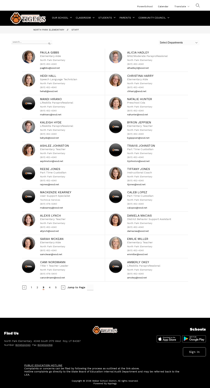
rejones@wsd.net (49, 184)
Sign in (194, 352)
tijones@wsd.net (136, 184)
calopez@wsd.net (137, 207)
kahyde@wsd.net (49, 137)
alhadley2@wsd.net (138, 68)
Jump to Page (76, 287)
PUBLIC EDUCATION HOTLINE (43, 365)
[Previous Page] (24, 287)
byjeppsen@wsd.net (138, 137)
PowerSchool (145, 6)
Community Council (152, 17)
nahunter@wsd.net (137, 114)
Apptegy (112, 383)
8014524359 (45, 344)
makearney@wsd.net (51, 207)
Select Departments (171, 42)
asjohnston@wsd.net (51, 161)
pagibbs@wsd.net (50, 68)
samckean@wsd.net (51, 254)
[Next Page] (63, 287)
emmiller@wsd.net (137, 254)
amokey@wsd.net (137, 277)
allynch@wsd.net (49, 231)
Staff (75, 29)
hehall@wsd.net (49, 91)
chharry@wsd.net (136, 91)
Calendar (163, 6)
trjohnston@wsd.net (138, 161)
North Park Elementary (48, 29)
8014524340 (23, 344)
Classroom (83, 17)
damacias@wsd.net (138, 231)
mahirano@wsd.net (50, 114)
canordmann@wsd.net (52, 277)
